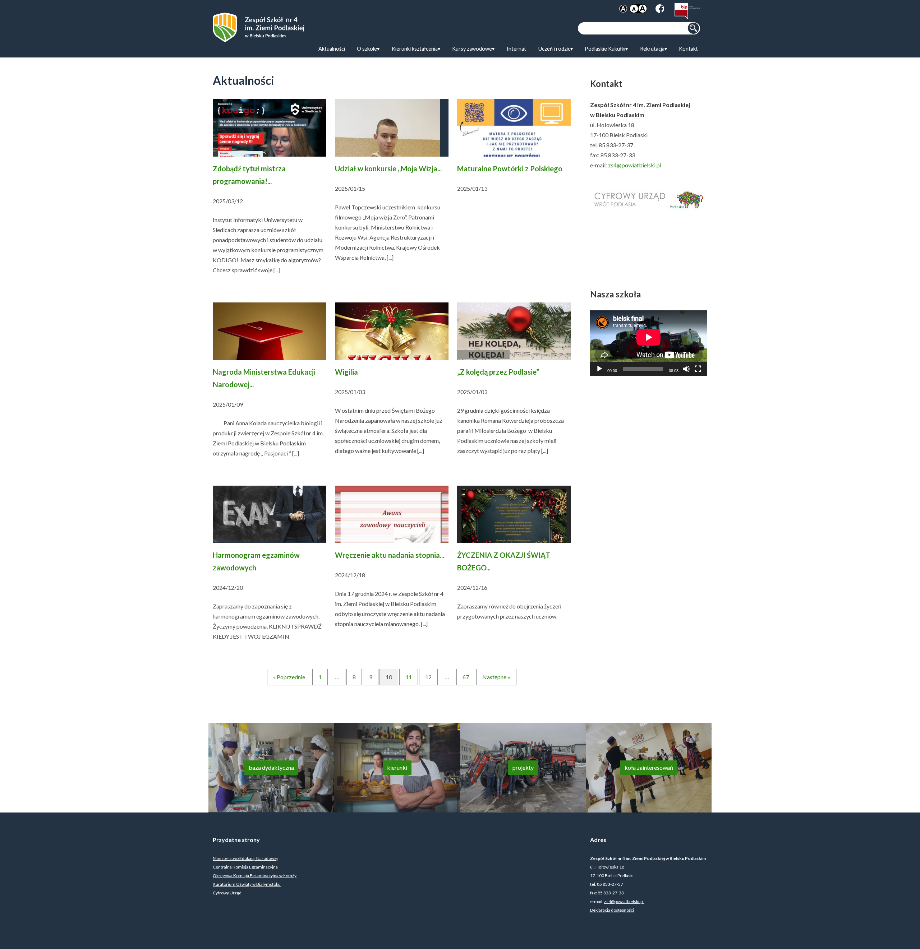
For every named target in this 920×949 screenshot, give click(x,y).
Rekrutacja (652, 49)
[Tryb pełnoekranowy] (698, 368)
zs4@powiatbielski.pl (634, 165)
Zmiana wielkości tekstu (638, 8)
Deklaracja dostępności (612, 910)
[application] (648, 343)
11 (408, 676)
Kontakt (688, 49)
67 (466, 676)
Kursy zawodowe (472, 49)
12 (428, 676)
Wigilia (346, 371)
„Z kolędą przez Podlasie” (498, 371)
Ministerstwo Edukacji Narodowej (245, 858)
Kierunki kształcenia (415, 49)
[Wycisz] (686, 368)
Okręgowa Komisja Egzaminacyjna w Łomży (254, 875)
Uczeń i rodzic (554, 49)
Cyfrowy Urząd (227, 892)
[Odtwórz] (599, 368)
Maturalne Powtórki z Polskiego (509, 168)
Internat (516, 49)
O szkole (367, 49)
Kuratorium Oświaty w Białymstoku (247, 884)
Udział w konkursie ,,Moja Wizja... (388, 168)
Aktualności (331, 49)
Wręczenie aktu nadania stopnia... (389, 555)
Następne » (496, 676)
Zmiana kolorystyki (623, 8)
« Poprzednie (289, 676)
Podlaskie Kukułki (605, 49)
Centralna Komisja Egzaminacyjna (245, 867)
